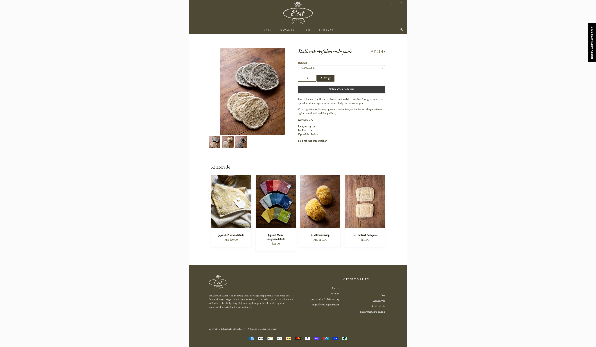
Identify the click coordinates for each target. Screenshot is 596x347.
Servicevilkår (378, 306)
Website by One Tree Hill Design (262, 329)
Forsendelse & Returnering (325, 299)
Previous (210, 115)
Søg (383, 295)
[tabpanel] (252, 91)
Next (295, 115)
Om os (335, 288)
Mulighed (302, 63)
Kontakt (326, 30)
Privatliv (334, 293)
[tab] (214, 142)
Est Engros (379, 301)
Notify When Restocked (341, 89)
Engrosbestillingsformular (325, 304)
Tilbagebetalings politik (372, 312)
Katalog (288, 30)
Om (308, 30)
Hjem (268, 30)
